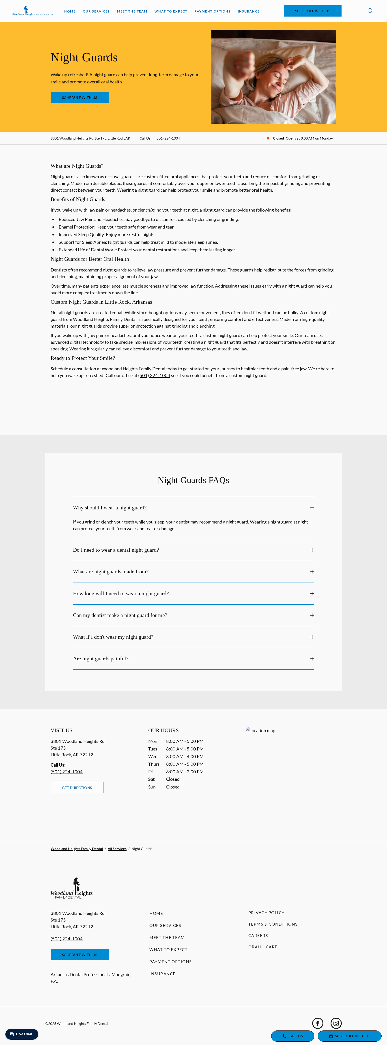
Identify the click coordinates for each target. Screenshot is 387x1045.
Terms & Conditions (273, 924)
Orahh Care (262, 946)
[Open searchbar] (370, 11)
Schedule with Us (312, 11)
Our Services (96, 11)
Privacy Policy (266, 912)
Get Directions (77, 787)
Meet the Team (132, 11)
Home (70, 11)
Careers (258, 935)
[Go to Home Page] (33, 11)
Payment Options (213, 11)
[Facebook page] (317, 1023)
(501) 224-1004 (167, 138)
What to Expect (171, 11)
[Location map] (291, 775)
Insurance (249, 11)
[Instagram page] (336, 1023)
